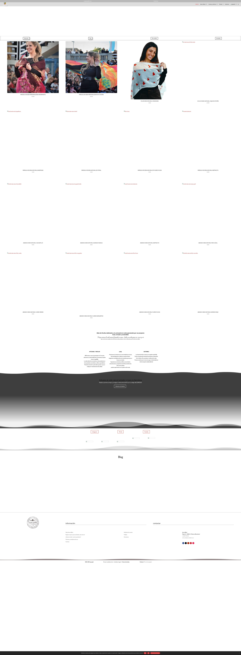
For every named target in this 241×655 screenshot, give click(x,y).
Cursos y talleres (212, 4)
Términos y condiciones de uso (72, 539)
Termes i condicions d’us (108, 562)
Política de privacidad (155, 653)
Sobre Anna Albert (69, 532)
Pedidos (125, 534)
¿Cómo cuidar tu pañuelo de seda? (93, 463)
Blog (90, 38)
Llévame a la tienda (120, 386)
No (148, 653)
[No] (239, 653)
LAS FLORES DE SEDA (89, 495)
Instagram (94, 432)
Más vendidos (154, 38)
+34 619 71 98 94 (185, 536)
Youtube (146, 432)
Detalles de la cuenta (128, 532)
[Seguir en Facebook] (183, 543)
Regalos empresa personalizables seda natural (75, 534)
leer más (86, 469)
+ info (42, 408)
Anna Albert (203, 4)
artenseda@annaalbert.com (188, 537)
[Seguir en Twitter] (186, 543)
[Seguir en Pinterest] (191, 543)
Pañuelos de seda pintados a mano (120, 26)
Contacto (227, 4)
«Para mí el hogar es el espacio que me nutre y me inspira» (100, 479)
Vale (145, 653)
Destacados (26, 38)
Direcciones (126, 537)
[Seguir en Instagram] (193, 543)
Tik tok (120, 432)
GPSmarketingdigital (147, 562)
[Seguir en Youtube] (188, 543)
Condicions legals (117, 562)
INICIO (197, 4)
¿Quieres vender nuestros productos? (73, 537)
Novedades (218, 38)
